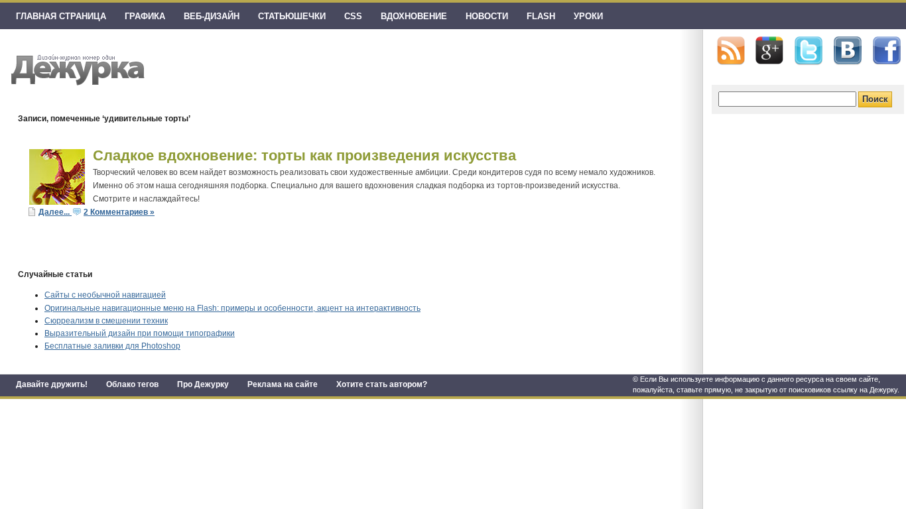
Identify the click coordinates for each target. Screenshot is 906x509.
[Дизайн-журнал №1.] (76, 67)
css (353, 16)
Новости (487, 16)
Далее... (55, 212)
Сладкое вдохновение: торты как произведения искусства (304, 155)
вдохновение (414, 16)
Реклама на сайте (282, 384)
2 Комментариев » (119, 212)
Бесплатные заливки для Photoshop (112, 346)
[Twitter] (808, 51)
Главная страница (61, 16)
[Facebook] (887, 51)
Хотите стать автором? (381, 384)
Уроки (588, 16)
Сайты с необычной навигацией (105, 295)
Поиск (875, 99)
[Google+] (769, 50)
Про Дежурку (203, 384)
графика (145, 16)
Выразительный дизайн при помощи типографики (139, 333)
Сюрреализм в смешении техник (106, 320)
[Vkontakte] (848, 50)
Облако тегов (132, 384)
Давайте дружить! (52, 384)
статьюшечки (292, 16)
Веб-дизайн (211, 16)
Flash (541, 16)
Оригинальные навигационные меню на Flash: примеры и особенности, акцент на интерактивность (232, 308)
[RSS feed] (731, 50)
